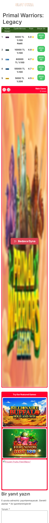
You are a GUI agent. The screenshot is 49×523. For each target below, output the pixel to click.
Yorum (5, 509)
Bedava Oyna (26, 241)
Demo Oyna (24, 412)
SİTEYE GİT (41, 36)
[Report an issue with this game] (4, 89)
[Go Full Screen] (8, 89)
